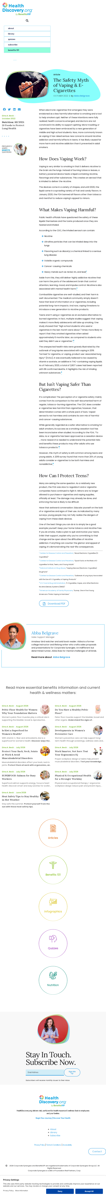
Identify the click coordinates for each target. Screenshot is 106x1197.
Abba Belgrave (44, 633)
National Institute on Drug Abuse (52, 568)
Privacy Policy (39, 1145)
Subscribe (12, 44)
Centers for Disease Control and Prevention (56, 553)
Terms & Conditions (54, 1145)
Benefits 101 (13, 50)
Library (11, 34)
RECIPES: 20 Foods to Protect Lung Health (13, 125)
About (11, 28)
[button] (27, 20)
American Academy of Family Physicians (56, 590)
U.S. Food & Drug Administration (52, 583)
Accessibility (67, 1145)
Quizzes (11, 39)
